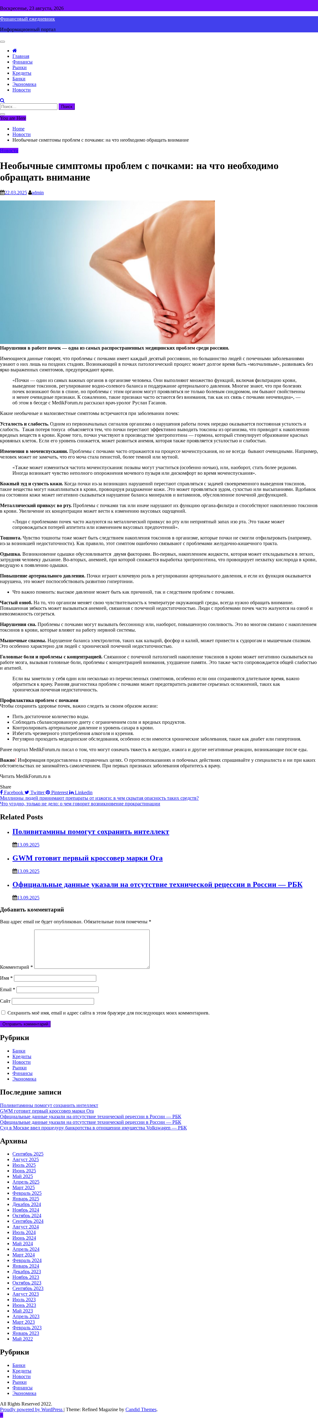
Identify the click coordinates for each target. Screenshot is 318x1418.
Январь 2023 (25, 1333)
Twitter (37, 792)
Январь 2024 (25, 1266)
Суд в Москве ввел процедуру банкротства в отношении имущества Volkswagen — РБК (93, 1127)
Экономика (24, 84)
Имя (6, 978)
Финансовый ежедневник (27, 18)
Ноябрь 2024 (25, 1210)
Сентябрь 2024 (27, 1221)
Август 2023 (25, 1294)
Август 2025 (25, 1159)
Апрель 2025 (25, 1182)
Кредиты (21, 73)
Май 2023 (22, 1310)
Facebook (14, 792)
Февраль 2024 (27, 1260)
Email (7, 989)
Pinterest (59, 792)
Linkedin (83, 792)
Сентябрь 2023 (27, 1288)
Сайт (5, 1001)
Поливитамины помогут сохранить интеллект (90, 831)
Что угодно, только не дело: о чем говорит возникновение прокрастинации (80, 803)
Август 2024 (25, 1226)
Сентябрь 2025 (27, 1154)
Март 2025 (23, 1187)
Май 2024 (22, 1243)
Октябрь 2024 (26, 1215)
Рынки (19, 67)
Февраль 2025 (27, 1193)
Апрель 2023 (25, 1316)
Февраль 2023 (27, 1327)
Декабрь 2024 (26, 1204)
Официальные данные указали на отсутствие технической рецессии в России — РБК (157, 884)
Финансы (22, 61)
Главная (20, 56)
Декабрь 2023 (26, 1271)
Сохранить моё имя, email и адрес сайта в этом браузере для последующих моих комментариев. (108, 1012)
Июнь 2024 (24, 1238)
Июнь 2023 (24, 1305)
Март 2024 (23, 1254)
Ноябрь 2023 (25, 1277)
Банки (18, 78)
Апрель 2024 (25, 1249)
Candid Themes (141, 1409)
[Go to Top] (1, 1415)
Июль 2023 (24, 1299)
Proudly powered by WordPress (32, 1409)
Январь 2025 (25, 1198)
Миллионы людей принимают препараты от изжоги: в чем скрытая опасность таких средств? (99, 798)
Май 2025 (22, 1176)
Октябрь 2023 (26, 1282)
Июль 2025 (24, 1165)
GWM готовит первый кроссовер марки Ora (87, 858)
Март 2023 (23, 1322)
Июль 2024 (24, 1232)
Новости (21, 89)
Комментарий (16, 967)
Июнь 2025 (24, 1170)
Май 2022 (22, 1338)
